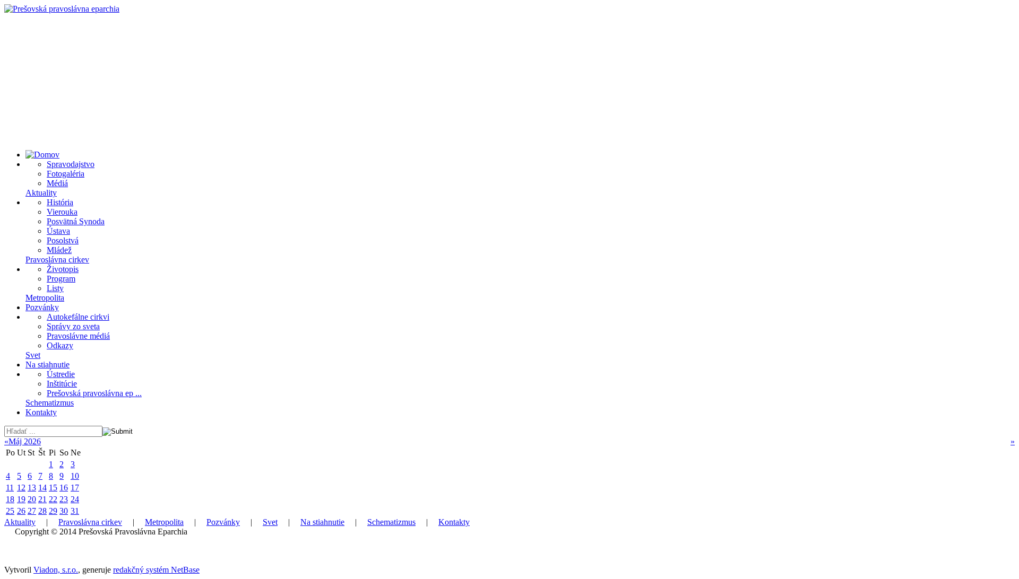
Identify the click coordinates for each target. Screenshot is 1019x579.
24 (75, 499)
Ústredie (61, 374)
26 (21, 510)
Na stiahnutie (47, 364)
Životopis (63, 269)
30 (63, 510)
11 (10, 487)
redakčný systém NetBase (156, 569)
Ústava (58, 230)
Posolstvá (63, 240)
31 (75, 510)
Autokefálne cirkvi (78, 316)
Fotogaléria (65, 173)
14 (42, 487)
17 (75, 487)
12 (21, 487)
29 (53, 510)
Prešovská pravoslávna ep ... (94, 393)
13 (32, 487)
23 (63, 499)
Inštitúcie (62, 383)
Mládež (59, 250)
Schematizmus (49, 402)
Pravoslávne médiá (78, 335)
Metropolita (44, 297)
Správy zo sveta (73, 326)
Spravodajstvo (70, 164)
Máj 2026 (24, 441)
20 (32, 499)
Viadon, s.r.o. (55, 569)
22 (53, 499)
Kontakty (41, 412)
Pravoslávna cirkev (57, 259)
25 (10, 510)
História (60, 202)
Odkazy (60, 345)
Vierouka (62, 211)
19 (21, 499)
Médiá (57, 183)
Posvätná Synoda (76, 221)
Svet (32, 354)
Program (61, 278)
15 (53, 487)
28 (42, 510)
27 (32, 510)
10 (75, 475)
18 (10, 499)
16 (63, 487)
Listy (55, 288)
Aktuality (41, 192)
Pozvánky (42, 307)
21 (42, 499)
